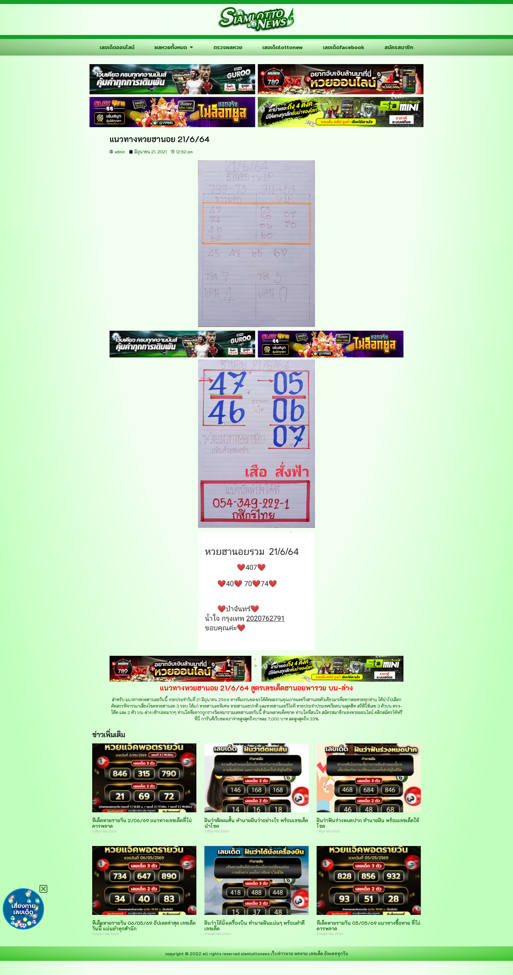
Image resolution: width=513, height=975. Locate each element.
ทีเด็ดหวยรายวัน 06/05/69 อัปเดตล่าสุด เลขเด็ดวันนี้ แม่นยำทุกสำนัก (144, 926)
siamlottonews (255, 953)
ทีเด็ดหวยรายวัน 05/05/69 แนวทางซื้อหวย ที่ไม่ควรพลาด (368, 926)
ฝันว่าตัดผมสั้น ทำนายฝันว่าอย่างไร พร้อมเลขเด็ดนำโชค (256, 823)
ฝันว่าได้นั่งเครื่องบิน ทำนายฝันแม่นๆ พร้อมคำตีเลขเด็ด (254, 926)
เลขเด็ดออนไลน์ (117, 47)
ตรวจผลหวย (227, 47)
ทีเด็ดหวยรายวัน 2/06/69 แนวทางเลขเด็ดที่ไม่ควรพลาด (142, 823)
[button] (43, 889)
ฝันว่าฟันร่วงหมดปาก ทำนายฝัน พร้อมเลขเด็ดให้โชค (368, 823)
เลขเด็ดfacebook (343, 47)
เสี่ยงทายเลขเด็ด (23, 909)
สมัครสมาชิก (398, 47)
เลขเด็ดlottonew (282, 47)
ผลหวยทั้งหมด (170, 47)
